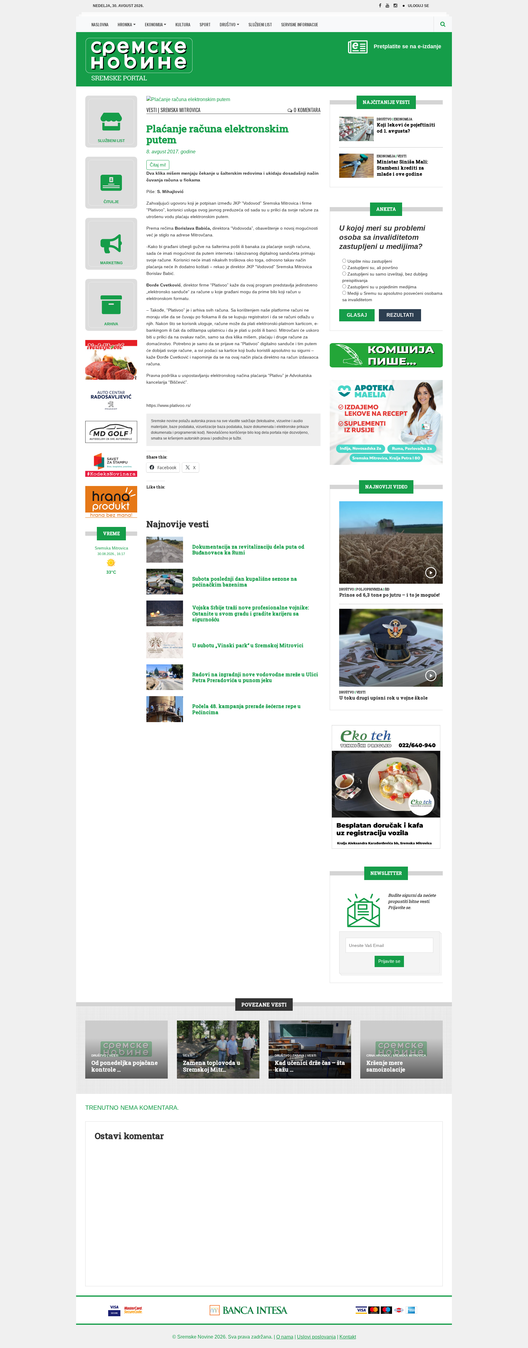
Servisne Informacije (299, 24)
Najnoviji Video (386, 487)
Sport (205, 24)
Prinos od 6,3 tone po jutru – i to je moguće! (389, 595)
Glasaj (357, 315)
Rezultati (400, 315)
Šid (387, 589)
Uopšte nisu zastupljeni (369, 261)
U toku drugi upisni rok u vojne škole (383, 698)
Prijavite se (389, 961)
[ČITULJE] (111, 182)
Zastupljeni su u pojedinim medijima (381, 286)
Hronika (125, 24)
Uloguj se (418, 6)
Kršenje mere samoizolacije (385, 1066)
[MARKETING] (111, 243)
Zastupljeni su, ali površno (372, 267)
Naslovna (99, 24)
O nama (284, 1336)
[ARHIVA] (111, 304)
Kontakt (347, 1336)
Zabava (298, 1055)
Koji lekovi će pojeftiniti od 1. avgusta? (406, 128)
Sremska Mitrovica (180, 110)
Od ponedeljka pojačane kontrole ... (124, 1066)
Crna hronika (378, 1055)
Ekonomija (154, 24)
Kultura (182, 24)
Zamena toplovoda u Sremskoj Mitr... (211, 1066)
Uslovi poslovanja (316, 1336)
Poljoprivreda (369, 589)
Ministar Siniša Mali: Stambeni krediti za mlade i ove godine (402, 168)
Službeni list (260, 24)
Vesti (151, 110)
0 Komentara (306, 110)
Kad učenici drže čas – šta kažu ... (310, 1066)
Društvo (228, 24)
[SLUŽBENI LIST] (111, 121)
